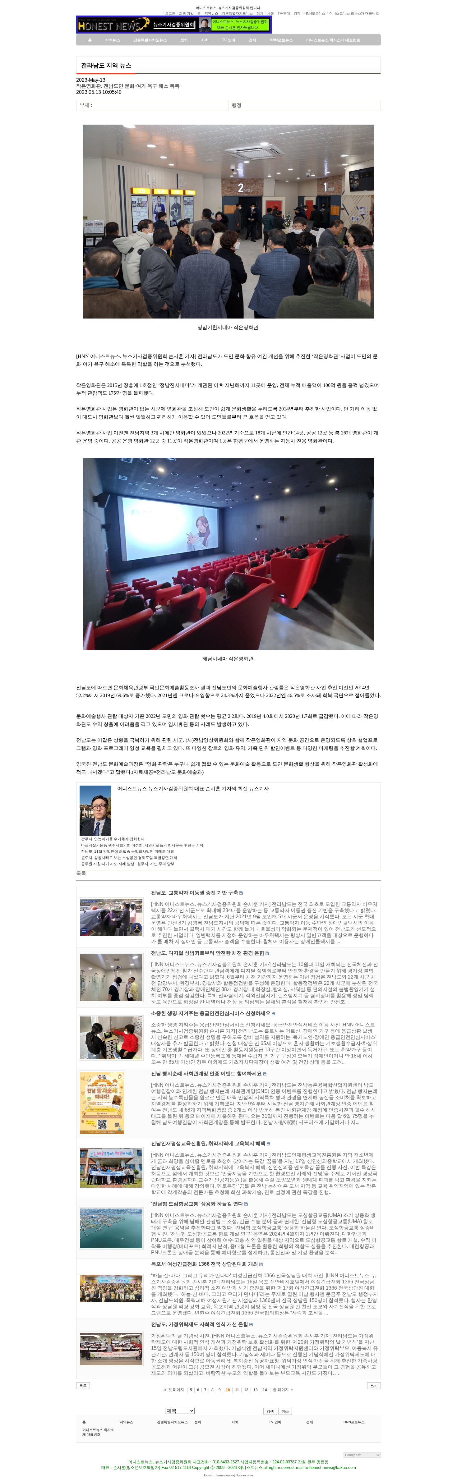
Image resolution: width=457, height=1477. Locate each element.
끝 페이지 (281, 1390)
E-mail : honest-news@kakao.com (228, 1475)
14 (265, 1390)
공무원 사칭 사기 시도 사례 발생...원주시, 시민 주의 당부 (127, 864)
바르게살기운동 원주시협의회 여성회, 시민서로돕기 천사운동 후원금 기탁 (142, 845)
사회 (235, 1422)
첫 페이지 (176, 1390)
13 (255, 1390)
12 (246, 1390)
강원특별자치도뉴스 (172, 1422)
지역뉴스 (126, 1422)
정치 (197, 1422)
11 (237, 1390)
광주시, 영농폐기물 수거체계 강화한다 (113, 839)
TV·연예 (275, 1422)
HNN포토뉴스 (354, 1422)
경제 (309, 1422)
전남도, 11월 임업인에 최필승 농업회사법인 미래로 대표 (127, 851)
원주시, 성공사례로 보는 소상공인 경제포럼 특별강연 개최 (129, 857)
